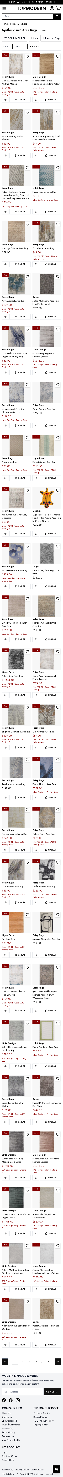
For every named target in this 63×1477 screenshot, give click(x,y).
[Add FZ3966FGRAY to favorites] (27, 1078)
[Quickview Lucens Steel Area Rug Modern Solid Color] (5, 1177)
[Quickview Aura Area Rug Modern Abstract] (5, 155)
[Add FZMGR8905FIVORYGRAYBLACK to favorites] (57, 914)
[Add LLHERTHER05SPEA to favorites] (57, 598)
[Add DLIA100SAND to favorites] (57, 1301)
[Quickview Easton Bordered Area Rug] (35, 1066)
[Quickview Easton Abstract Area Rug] (35, 211)
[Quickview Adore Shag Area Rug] (5, 695)
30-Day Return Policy (43, 1420)
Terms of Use (8, 1436)
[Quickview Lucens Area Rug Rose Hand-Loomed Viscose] (35, 1177)
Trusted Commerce (11, 1424)
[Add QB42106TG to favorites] (57, 490)
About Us (6, 1413)
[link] (58, 8)
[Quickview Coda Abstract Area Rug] (35, 902)
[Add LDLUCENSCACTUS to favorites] (27, 1190)
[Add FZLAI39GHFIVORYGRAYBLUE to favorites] (27, 384)
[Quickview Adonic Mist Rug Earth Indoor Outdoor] (5, 1345)
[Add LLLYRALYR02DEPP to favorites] (57, 967)
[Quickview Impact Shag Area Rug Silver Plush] (35, 586)
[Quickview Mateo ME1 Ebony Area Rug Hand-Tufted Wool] (35, 316)
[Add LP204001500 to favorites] (57, 437)
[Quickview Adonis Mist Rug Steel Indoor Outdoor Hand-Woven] (5, 1289)
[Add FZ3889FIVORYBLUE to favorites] (27, 967)
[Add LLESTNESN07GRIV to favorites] (57, 1023)
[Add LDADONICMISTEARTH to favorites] (27, 1301)
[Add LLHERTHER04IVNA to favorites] (27, 224)
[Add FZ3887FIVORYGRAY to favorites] (27, 56)
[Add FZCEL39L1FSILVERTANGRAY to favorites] (57, 809)
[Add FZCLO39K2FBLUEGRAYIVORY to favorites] (27, 329)
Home (5, 23)
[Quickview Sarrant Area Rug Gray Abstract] (5, 1122)
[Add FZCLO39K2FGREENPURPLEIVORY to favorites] (27, 862)
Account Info (8, 1460)
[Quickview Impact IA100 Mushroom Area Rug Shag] (35, 1122)
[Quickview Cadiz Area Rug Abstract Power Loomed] (35, 695)
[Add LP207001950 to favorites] (27, 651)
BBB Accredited (9, 1420)
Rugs (12, 23)
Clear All (34, 46)
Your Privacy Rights (11, 1440)
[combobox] (27, 16)
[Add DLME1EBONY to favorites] (57, 276)
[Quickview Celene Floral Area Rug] (35, 850)
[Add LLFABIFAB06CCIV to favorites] (27, 167)
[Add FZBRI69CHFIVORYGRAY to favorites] (27, 707)
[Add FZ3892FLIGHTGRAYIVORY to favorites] (57, 651)
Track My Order (9, 1456)
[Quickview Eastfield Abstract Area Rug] (5, 850)
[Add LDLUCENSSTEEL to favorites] (27, 1134)
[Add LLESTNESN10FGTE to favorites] (57, 167)
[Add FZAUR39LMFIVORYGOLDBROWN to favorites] (57, 112)
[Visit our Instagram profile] (18, 1400)
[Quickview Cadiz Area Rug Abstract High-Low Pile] (5, 1010)
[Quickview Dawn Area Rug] (5, 478)
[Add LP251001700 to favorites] (27, 914)
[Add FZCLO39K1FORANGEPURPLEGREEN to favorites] (57, 224)
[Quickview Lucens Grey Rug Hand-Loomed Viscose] (35, 372)
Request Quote (40, 1417)
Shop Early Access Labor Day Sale (31, 2)
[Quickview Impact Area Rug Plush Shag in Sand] (35, 1345)
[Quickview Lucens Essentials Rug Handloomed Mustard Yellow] (35, 99)
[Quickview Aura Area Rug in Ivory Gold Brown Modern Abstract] (35, 155)
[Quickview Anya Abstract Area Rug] (5, 316)
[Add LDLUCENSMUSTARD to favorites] (57, 56)
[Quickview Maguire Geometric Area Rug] (35, 955)
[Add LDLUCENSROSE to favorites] (57, 1134)
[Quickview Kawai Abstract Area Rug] (35, 797)
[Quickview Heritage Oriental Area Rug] (5, 264)
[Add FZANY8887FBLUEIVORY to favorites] (27, 546)
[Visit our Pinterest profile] (4, 1400)
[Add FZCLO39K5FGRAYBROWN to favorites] (57, 707)
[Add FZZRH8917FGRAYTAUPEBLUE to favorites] (57, 384)
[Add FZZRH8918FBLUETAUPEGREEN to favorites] (27, 760)
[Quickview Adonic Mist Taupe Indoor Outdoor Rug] (35, 1233)
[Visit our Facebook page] (10, 1400)
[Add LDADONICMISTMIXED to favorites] (27, 1023)
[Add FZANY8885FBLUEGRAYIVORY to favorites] (27, 276)
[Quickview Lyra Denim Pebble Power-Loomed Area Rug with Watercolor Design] (35, 1010)
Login (4, 1452)
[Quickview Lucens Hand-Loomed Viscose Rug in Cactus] (5, 1233)
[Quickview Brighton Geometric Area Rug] (5, 747)
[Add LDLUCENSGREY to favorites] (57, 329)
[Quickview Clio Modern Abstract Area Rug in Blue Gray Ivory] (5, 372)
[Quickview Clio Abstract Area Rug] (35, 264)
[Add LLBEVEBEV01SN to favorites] (27, 598)
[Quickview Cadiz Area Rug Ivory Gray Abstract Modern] (5, 99)
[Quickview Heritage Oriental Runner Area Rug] (35, 639)
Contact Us (7, 1417)
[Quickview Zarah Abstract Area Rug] (35, 425)
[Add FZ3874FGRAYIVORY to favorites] (27, 490)
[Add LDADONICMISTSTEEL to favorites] (27, 1245)
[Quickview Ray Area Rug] (5, 955)
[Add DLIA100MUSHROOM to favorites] (57, 1078)
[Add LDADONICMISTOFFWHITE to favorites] (57, 1245)
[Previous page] (5, 1361)
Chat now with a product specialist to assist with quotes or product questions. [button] (38, 1461)
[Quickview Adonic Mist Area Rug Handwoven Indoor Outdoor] (35, 1289)
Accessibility (7, 1428)
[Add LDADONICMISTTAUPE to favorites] (57, 1190)
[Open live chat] (56, 1469)
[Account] (52, 8)
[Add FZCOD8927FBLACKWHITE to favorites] (57, 862)
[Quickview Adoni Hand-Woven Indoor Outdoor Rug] (5, 1066)
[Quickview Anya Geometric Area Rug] (5, 586)
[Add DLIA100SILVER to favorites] (57, 546)
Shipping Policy (40, 1424)
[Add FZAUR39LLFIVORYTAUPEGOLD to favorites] (27, 112)
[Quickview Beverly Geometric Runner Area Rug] (5, 639)
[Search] (57, 16)
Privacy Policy (8, 1432)
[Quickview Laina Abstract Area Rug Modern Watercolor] (5, 425)
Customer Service (41, 1413)
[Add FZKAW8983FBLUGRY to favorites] (57, 760)
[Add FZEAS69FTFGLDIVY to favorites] (27, 809)
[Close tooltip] (58, 1459)
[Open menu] (4, 8)
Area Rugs (22, 23)
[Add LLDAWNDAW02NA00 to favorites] (27, 437)
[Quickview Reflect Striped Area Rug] (35, 478)
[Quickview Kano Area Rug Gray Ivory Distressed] (5, 534)
